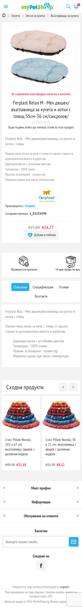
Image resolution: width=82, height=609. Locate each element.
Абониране (74, 542)
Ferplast (30, 206)
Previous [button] (63, 387)
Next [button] (73, 387)
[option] (21, 433)
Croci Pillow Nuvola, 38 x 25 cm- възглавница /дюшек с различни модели (60, 446)
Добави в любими (44, 235)
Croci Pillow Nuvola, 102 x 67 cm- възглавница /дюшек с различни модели (20, 446)
